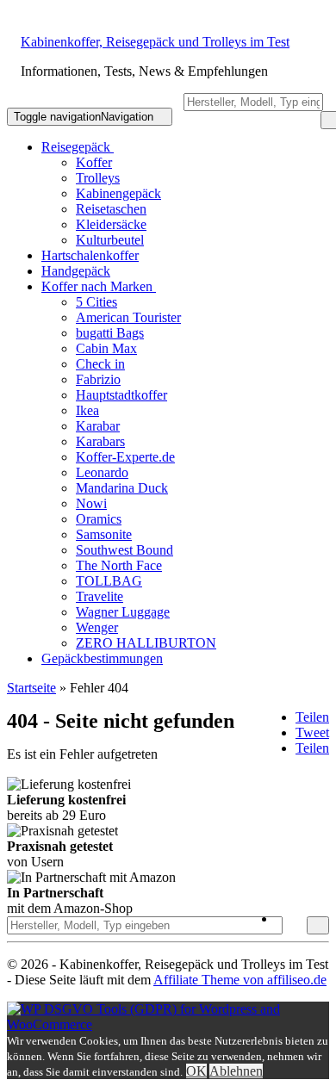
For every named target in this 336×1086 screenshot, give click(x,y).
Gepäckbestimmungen (102, 658)
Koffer (94, 162)
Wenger (97, 627)
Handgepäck (75, 271)
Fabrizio (98, 379)
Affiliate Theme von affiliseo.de (240, 979)
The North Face (119, 565)
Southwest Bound (124, 550)
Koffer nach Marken (98, 286)
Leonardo (102, 472)
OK (196, 1071)
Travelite (99, 596)
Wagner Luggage (123, 612)
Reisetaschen (111, 209)
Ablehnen (236, 1071)
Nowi (91, 503)
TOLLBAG (109, 581)
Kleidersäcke (111, 224)
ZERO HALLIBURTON (146, 643)
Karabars (100, 441)
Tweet (312, 732)
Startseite (31, 687)
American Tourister (128, 317)
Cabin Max (106, 348)
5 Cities (96, 302)
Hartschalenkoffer (90, 255)
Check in (100, 364)
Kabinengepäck (118, 193)
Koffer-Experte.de (125, 457)
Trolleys (98, 178)
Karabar (98, 426)
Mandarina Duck (122, 488)
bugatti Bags (110, 333)
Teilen (312, 717)
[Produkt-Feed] (293, 918)
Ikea (87, 410)
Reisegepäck (77, 147)
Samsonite (104, 534)
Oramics (98, 519)
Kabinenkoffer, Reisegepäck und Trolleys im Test (155, 41)
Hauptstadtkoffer (121, 395)
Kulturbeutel (110, 240)
